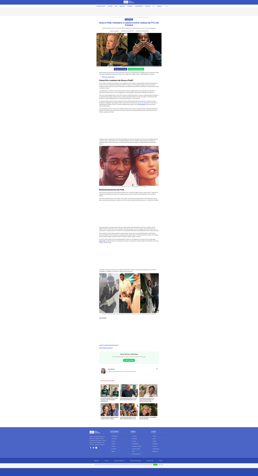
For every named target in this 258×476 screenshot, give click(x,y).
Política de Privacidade (135, 460)
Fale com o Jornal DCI (119, 460)
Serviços (147, 6)
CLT (153, 6)
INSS (116, 6)
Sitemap (161, 460)
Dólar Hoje (135, 438)
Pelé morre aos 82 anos (108, 77)
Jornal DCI (111, 17)
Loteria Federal (156, 448)
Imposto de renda (136, 448)
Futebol (113, 443)
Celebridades (120, 17)
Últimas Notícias (100, 6)
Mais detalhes (160, 464)
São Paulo (122, 6)
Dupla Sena (155, 451)
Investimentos (139, 6)
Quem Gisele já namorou (105, 348)
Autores (106, 460)
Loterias (129, 6)
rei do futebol (141, 104)
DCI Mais (115, 17)
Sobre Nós (96, 460)
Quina (154, 438)
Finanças (159, 6)
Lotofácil (154, 441)
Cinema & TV (114, 438)
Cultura (113, 441)
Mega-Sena (155, 443)
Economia (110, 6)
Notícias (113, 446)
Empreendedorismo (137, 454)
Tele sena (155, 446)
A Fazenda (114, 448)
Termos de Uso (150, 460)
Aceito (155, 464)
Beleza (113, 451)
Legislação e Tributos (137, 446)
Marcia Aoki (102, 241)
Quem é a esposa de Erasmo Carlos (108, 345)
